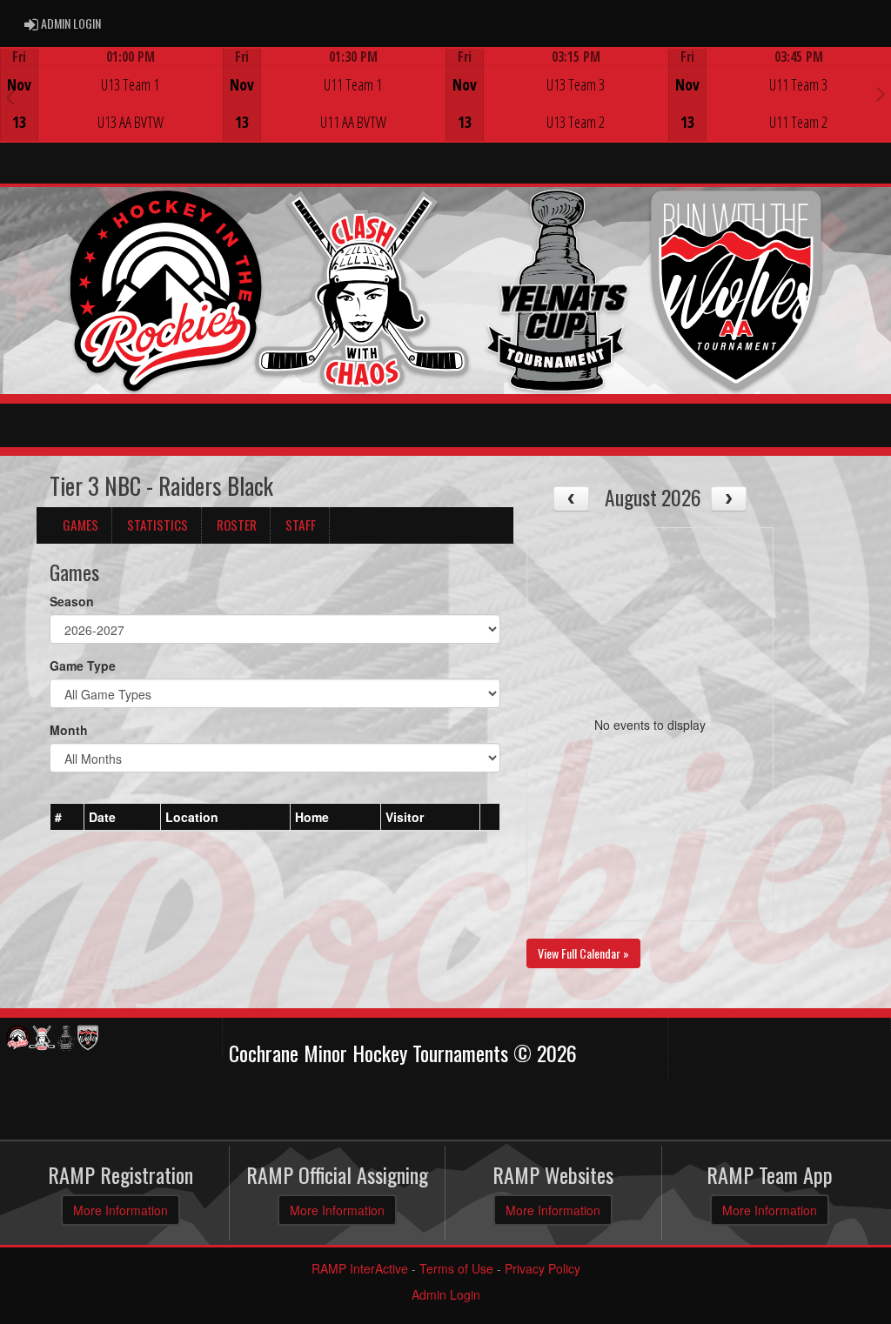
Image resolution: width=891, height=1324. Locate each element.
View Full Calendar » (583, 953)
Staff (300, 524)
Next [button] (881, 93)
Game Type (83, 665)
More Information (120, 1210)
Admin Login (446, 1294)
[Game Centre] (111, 108)
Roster (237, 524)
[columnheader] (67, 818)
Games (80, 524)
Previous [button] (10, 96)
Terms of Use (456, 1268)
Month (69, 730)
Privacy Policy (542, 1268)
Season (72, 601)
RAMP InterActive (360, 1268)
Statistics (157, 524)
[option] (111, 95)
